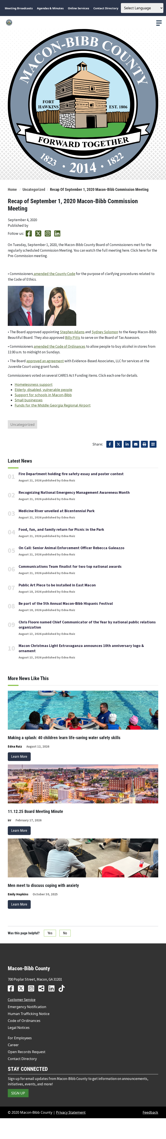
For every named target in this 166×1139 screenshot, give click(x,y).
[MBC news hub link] (43, 988)
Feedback (150, 1112)
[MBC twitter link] (22, 988)
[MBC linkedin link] (53, 988)
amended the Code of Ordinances (59, 346)
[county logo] (83, 22)
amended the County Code (54, 273)
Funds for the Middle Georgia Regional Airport (53, 405)
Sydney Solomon (105, 332)
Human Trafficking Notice (28, 1013)
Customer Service (21, 999)
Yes (50, 933)
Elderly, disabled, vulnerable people (43, 389)
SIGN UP (18, 1093)
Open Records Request (26, 1051)
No (65, 933)
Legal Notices (19, 1027)
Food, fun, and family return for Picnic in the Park (61, 529)
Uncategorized (33, 189)
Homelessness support (34, 384)
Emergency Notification (27, 1006)
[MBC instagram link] (32, 988)
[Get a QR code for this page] (153, 444)
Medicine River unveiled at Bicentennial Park (57, 510)
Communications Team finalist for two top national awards (70, 566)
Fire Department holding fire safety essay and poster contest (71, 473)
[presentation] (159, 23)
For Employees (20, 1038)
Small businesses (29, 400)
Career (13, 1044)
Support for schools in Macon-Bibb (43, 395)
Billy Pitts (72, 337)
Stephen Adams (72, 332)
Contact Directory (22, 1058)
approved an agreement (45, 361)
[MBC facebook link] (12, 988)
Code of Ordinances (24, 1020)
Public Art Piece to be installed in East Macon (57, 585)
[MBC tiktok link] (63, 988)
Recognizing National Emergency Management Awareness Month (74, 492)
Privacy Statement (71, 1112)
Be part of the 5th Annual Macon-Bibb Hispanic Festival (66, 603)
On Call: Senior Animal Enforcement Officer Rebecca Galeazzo (71, 547)
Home (12, 189)
